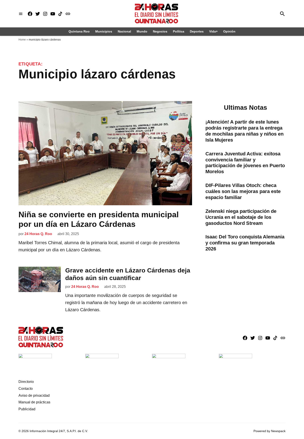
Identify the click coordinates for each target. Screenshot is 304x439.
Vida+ (213, 31)
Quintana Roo (79, 31)
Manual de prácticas (34, 402)
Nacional (124, 31)
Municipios (103, 31)
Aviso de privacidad (34, 395)
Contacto (25, 388)
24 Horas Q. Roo (38, 234)
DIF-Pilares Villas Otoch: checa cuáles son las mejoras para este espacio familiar (243, 191)
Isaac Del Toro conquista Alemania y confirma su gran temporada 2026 (244, 243)
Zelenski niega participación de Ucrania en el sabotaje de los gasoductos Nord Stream (240, 217)
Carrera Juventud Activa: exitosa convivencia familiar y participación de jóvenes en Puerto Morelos (245, 163)
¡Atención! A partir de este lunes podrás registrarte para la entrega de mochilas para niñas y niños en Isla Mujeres (244, 131)
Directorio (26, 382)
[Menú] (20, 13)
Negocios (160, 31)
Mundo (142, 31)
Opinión (229, 31)
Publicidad (26, 409)
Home (22, 39)
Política (178, 31)
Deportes (197, 31)
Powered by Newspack (269, 431)
